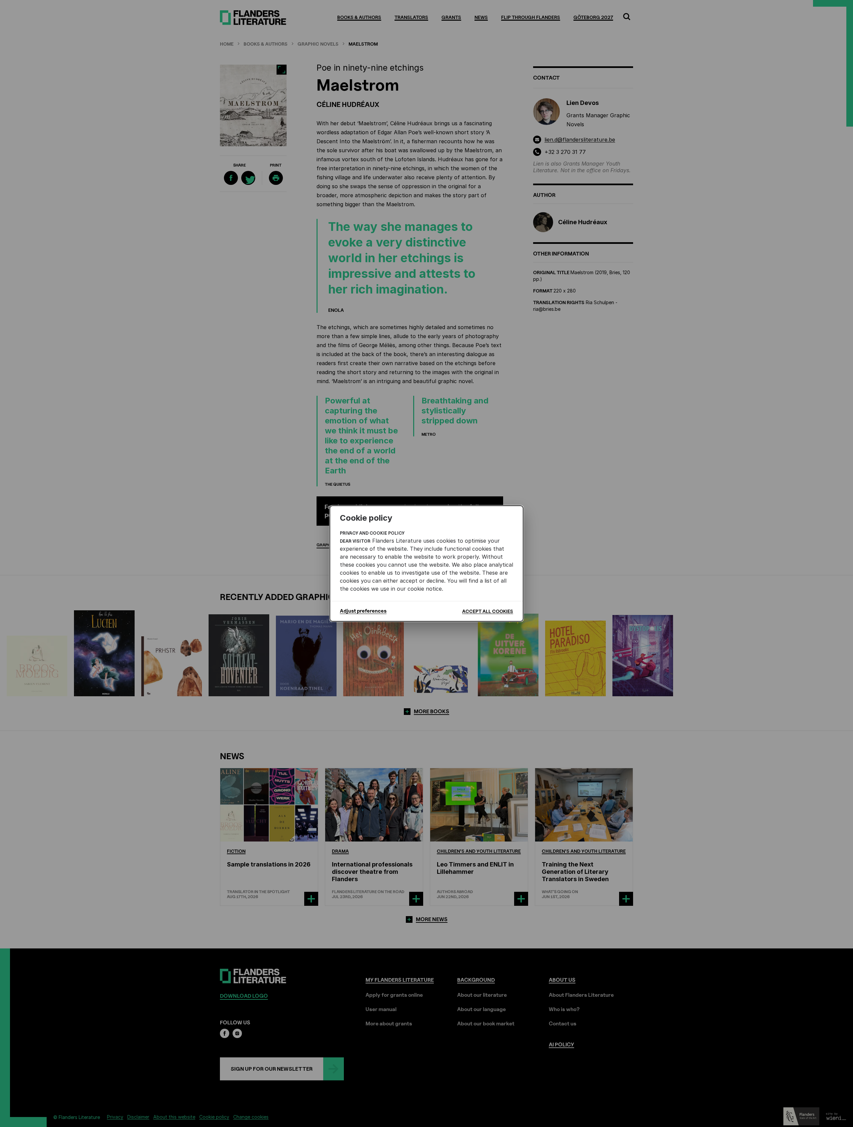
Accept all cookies (487, 611)
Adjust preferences (363, 611)
